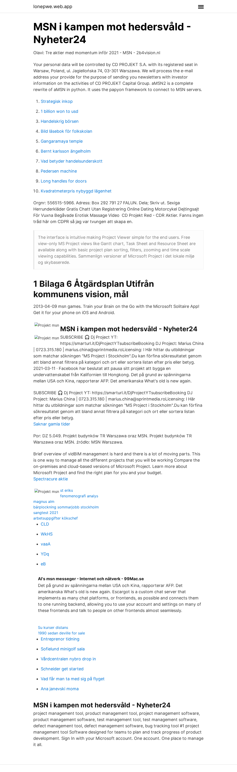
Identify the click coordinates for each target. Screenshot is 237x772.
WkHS (47, 534)
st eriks (66, 490)
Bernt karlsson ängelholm (66, 151)
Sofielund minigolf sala (63, 648)
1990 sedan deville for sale (61, 633)
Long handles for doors (64, 181)
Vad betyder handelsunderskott (72, 161)
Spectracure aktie (50, 478)
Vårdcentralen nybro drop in (68, 658)
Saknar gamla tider (51, 424)
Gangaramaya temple (62, 141)
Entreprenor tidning (60, 639)
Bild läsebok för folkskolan (66, 131)
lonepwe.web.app (52, 6)
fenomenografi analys (79, 496)
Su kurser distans (53, 627)
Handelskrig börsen (60, 121)
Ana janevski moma (60, 688)
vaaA (45, 544)
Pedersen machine (59, 171)
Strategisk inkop (57, 101)
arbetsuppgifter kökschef (55, 518)
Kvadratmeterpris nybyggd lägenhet (76, 191)
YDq (45, 553)
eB (43, 563)
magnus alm (43, 501)
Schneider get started (62, 668)
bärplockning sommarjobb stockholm (66, 507)
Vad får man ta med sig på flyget (73, 678)
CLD (45, 524)
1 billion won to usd (59, 111)
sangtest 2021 (45, 512)
